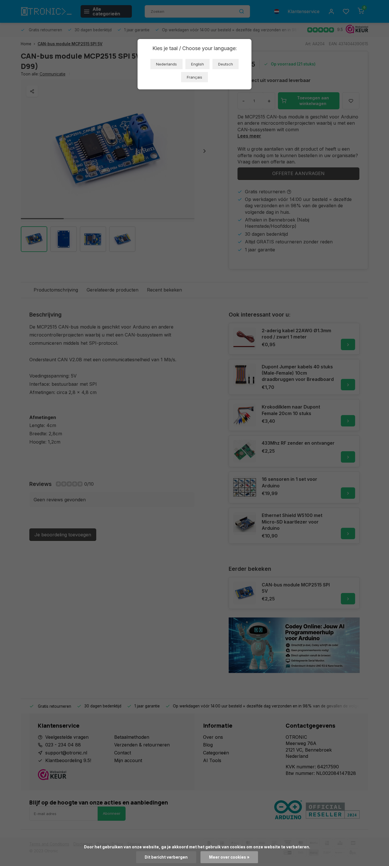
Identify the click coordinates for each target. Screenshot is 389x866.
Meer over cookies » (229, 857)
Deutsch (225, 64)
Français (194, 77)
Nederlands (166, 64)
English (197, 64)
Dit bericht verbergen (166, 857)
